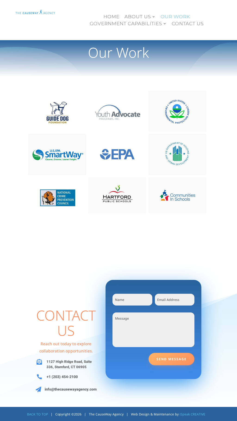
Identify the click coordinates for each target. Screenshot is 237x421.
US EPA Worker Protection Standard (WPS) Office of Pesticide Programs (177, 113)
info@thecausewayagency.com (71, 389)
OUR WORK (175, 17)
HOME (111, 17)
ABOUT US (138, 17)
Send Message (171, 359)
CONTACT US (188, 24)
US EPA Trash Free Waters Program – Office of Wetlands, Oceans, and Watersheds (117, 156)
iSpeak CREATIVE (192, 414)
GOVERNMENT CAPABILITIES (126, 24)
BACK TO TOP (37, 414)
